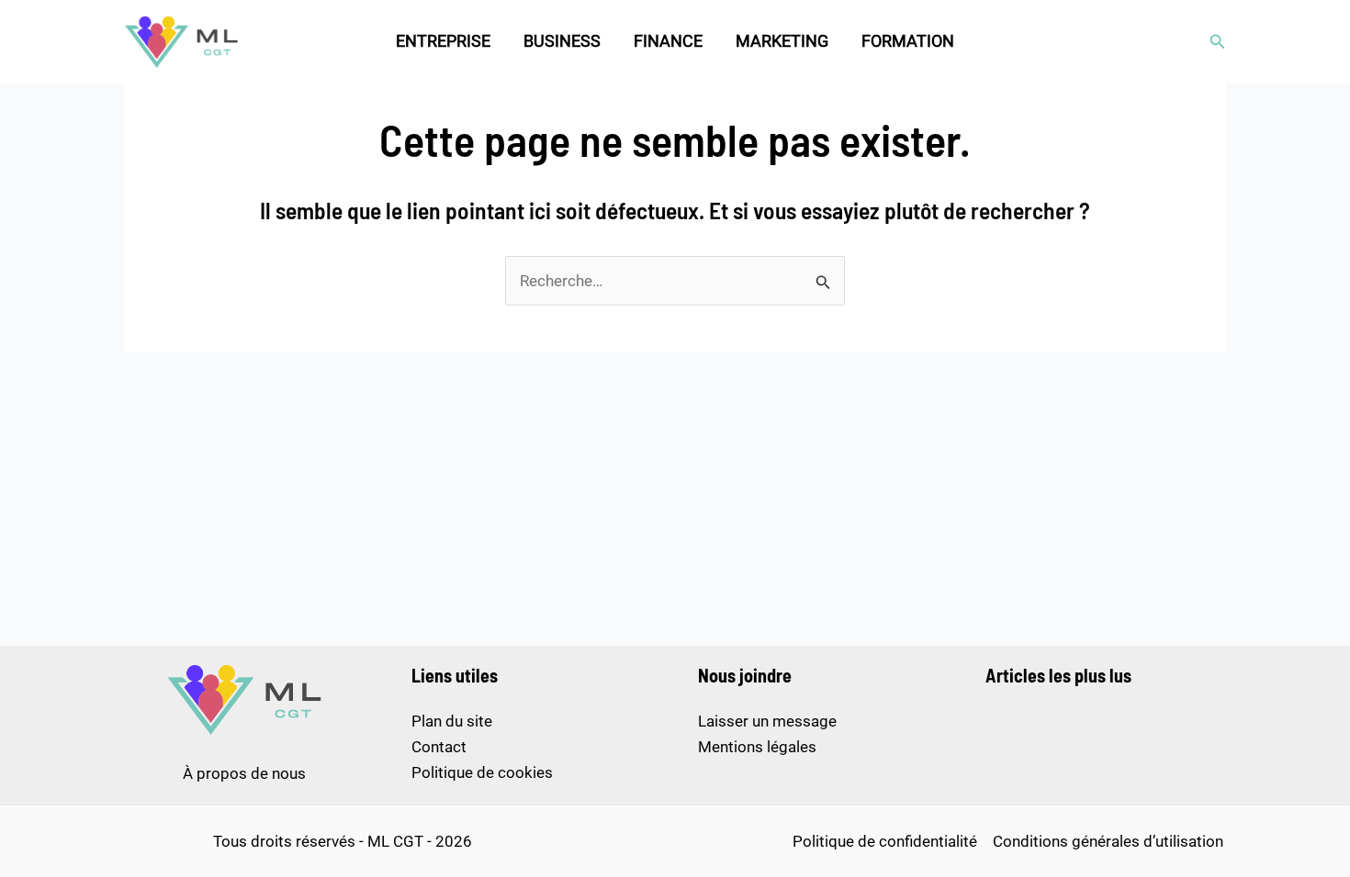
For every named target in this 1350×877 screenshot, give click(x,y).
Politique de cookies (482, 772)
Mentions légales (757, 747)
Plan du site (451, 721)
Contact (439, 747)
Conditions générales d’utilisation (1108, 841)
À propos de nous (244, 773)
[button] (1217, 41)
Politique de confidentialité (885, 841)
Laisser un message (767, 721)
